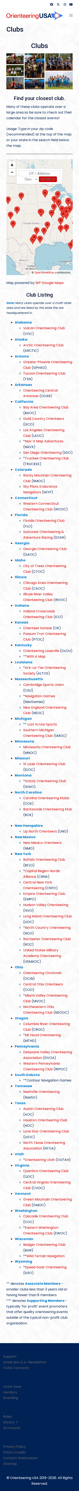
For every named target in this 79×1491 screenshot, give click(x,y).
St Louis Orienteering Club (44, 764)
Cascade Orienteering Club (45, 1216)
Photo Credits (14, 1452)
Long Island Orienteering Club (47, 916)
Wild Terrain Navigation (46, 1256)
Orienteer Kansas (37, 628)
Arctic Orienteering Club (43, 345)
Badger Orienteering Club (44, 1244)
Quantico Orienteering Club (46, 1170)
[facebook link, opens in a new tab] (51, 4)
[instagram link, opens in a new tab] (64, 4)
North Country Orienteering (48, 927)
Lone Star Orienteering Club (46, 1131)
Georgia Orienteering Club (45, 548)
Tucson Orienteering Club (44, 373)
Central (30, 882)
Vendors (10, 1392)
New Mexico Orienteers (42, 842)
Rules (7, 1416)
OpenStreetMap (44, 272)
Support (10, 1356)
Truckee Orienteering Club (47, 458)
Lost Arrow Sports (42, 724)
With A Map (36, 656)
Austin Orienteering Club (43, 1108)
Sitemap (10, 1463)
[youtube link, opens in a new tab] (71, 4)
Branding (10, 1397)
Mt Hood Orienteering (43, 1035)
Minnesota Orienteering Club (47, 747)
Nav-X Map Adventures (44, 441)
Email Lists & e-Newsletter (24, 1362)
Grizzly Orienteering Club (45, 781)
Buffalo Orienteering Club (44, 859)
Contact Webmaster (20, 1458)
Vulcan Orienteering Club (44, 328)
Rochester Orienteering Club (47, 939)
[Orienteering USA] (34, 15)
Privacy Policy (14, 1446)
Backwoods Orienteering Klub (47, 809)
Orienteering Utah (40, 1159)
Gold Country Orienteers (43, 418)
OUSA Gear (12, 1386)
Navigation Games (40, 696)
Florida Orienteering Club (44, 520)
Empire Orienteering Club (44, 893)
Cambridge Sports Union (43, 684)
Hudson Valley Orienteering (45, 904)
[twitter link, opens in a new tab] (58, 4)
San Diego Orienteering (42, 452)
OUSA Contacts (16, 1367)
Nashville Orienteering (41, 1091)
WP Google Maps (49, 282)
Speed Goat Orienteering (46, 1267)
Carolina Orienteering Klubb (46, 798)
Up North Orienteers (40, 831)
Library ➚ (10, 1422)
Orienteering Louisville (41, 650)
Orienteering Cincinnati (42, 972)
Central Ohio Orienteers (43, 984)
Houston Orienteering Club (45, 1120)
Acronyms (11, 1427)
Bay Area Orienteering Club (45, 407)
